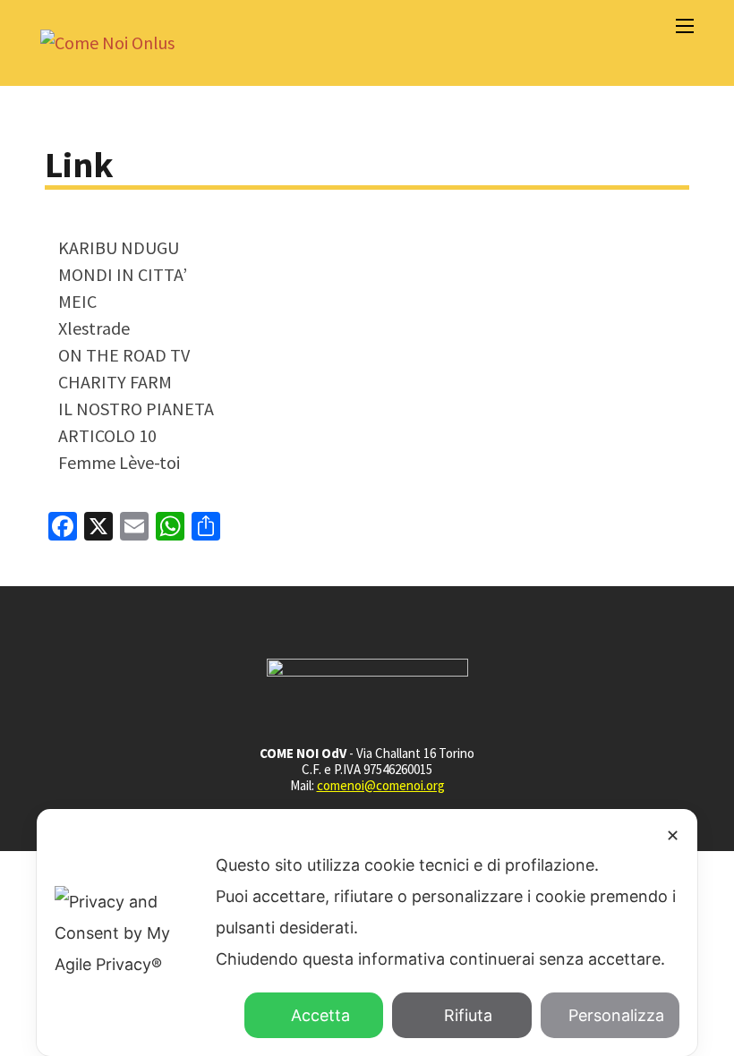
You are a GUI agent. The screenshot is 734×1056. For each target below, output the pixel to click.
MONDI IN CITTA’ (122, 274)
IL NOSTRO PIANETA (136, 408)
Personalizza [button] (616, 1015)
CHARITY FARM (115, 381)
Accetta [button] (320, 1015)
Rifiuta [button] (468, 1015)
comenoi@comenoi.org (381, 785)
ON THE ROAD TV (124, 355)
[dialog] (367, 932)
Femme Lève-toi (119, 462)
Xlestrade (94, 328)
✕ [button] (672, 835)
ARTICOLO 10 (107, 435)
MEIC (77, 301)
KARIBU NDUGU (118, 247)
